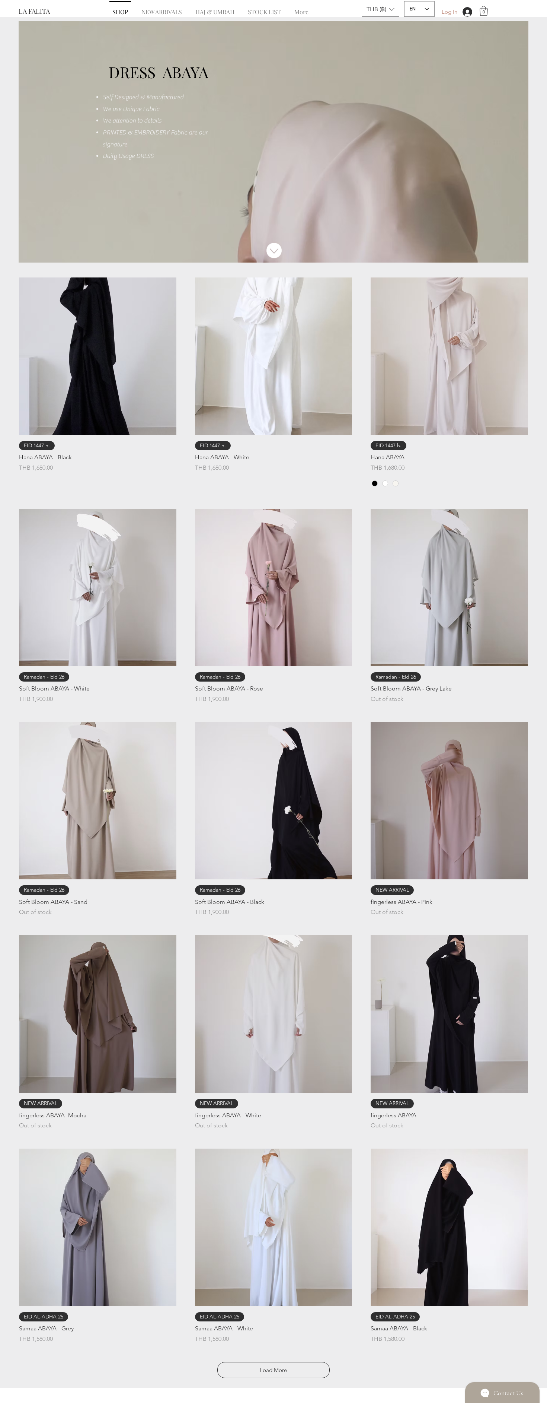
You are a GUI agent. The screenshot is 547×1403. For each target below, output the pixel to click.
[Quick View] (97, 356)
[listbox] (380, 9)
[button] (380, 9)
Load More (273, 1370)
